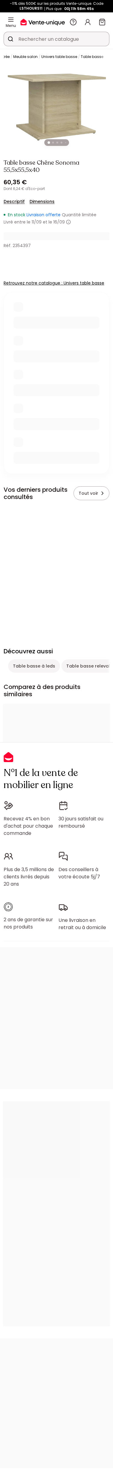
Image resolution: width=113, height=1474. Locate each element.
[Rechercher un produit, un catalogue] (10, 39)
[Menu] (10, 19)
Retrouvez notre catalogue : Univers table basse (54, 283)
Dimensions (42, 201)
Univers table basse (59, 56)
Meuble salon (25, 56)
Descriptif (14, 201)
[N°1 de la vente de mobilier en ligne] (42, 22)
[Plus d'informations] (68, 222)
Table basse (92, 56)
